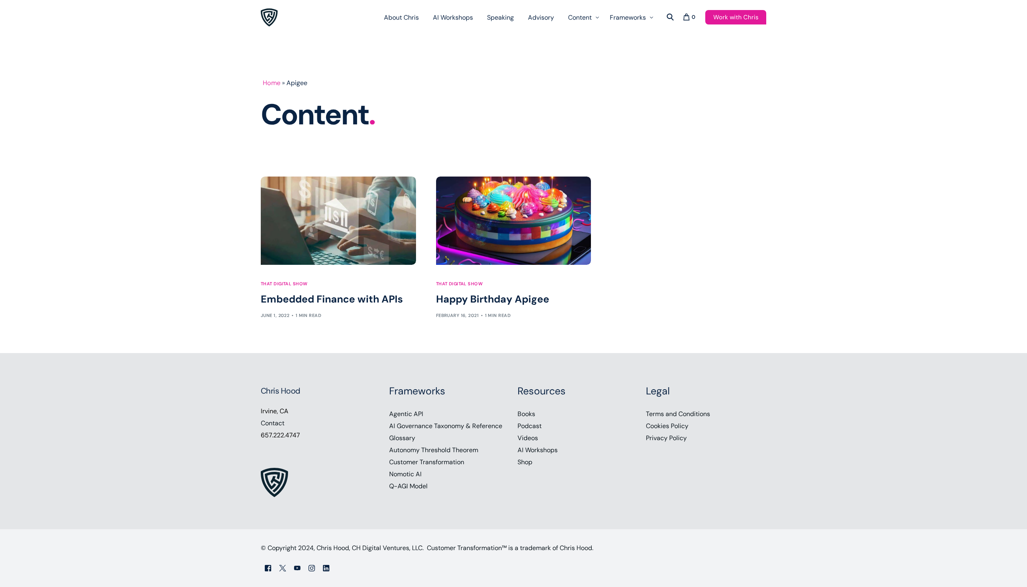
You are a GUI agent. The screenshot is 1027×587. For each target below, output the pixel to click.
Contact (272, 423)
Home (271, 83)
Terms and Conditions (678, 414)
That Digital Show (284, 284)
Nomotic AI (405, 474)
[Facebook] (268, 567)
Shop (525, 462)
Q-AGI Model (408, 486)
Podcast (530, 426)
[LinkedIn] (326, 567)
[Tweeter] (282, 567)
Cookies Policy (667, 426)
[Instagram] (311, 567)
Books (526, 414)
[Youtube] (297, 567)
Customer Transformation (426, 462)
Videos (528, 438)
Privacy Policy (666, 438)
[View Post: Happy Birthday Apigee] (513, 221)
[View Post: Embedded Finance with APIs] (338, 221)
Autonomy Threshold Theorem (433, 450)
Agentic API (406, 414)
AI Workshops (538, 450)
